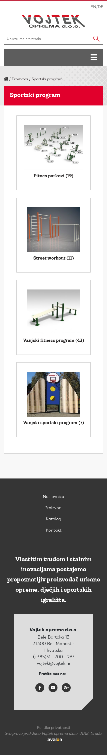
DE (100, 6)
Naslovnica (53, 496)
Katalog (53, 519)
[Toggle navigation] (94, 57)
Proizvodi (20, 79)
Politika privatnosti (53, 727)
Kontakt (53, 530)
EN (93, 6)
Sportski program (47, 79)
